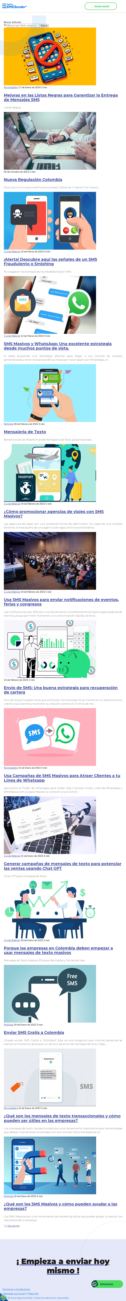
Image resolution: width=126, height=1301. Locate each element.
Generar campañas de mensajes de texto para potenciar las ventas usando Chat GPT (62, 865)
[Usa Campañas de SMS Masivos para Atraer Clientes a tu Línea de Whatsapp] (50, 765)
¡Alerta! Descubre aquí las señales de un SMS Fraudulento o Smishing (50, 261)
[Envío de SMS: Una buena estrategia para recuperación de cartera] (50, 677)
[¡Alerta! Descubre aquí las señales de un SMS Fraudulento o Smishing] (50, 248)
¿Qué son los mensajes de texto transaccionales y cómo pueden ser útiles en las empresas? (62, 1118)
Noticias (8, 424)
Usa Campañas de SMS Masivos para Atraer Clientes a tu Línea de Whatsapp (62, 777)
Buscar (44, 25)
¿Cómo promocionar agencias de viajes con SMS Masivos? (54, 513)
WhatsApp (106, 1284)
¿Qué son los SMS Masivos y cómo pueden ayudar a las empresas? (60, 1206)
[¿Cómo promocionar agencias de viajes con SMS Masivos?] (50, 501)
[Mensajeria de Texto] (50, 421)
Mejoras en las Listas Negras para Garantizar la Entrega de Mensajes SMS (61, 97)
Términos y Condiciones (16, 1289)
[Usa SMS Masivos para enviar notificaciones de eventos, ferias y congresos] (50, 588)
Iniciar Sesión (101, 6)
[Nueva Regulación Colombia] (50, 168)
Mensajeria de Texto (25, 431)
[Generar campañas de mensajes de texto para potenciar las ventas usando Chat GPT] (50, 853)
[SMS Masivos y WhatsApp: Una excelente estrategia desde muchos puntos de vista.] (50, 333)
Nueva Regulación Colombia (33, 179)
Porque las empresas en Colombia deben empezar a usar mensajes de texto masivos (58, 950)
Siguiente (14, 1225)
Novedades (11, 87)
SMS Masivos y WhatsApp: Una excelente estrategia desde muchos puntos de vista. (58, 345)
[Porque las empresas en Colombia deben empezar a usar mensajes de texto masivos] (50, 937)
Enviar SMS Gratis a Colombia (34, 1032)
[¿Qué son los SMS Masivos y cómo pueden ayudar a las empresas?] (50, 1193)
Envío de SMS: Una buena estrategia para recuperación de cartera (61, 689)
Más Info (33, 1293)
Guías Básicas (12, 251)
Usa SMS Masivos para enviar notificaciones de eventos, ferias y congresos (61, 601)
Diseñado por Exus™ (14, 1293)
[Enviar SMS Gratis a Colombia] (50, 1021)
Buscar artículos (12, 22)
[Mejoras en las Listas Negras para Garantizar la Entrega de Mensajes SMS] (50, 84)
